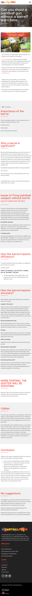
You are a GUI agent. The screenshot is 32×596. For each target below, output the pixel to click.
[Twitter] (6, 575)
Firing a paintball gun (7, 59)
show (12, 107)
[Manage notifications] (3, 592)
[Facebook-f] (2, 575)
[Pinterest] (9, 575)
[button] (30, 2)
